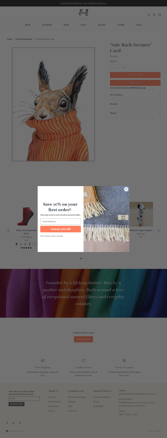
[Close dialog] (126, 189)
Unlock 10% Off (60, 229)
